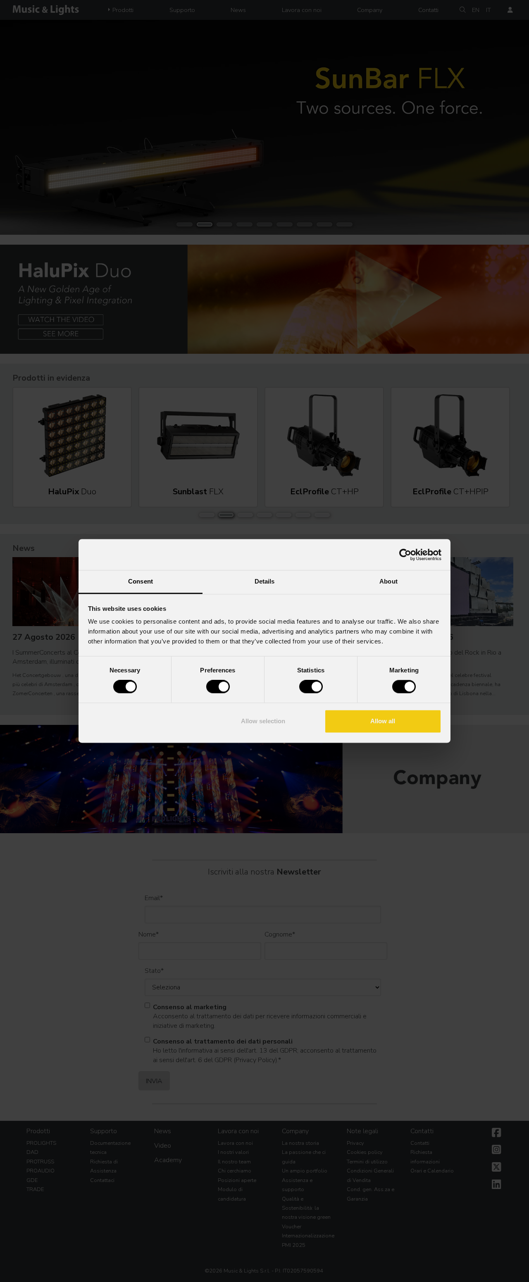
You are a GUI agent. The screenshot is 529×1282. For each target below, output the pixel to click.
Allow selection (263, 720)
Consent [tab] (140, 581)
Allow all (382, 720)
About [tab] (388, 581)
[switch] (218, 686)
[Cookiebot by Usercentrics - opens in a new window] (405, 554)
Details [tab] (265, 581)
